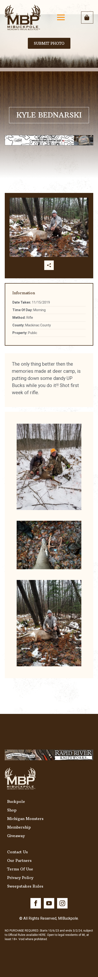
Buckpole (16, 801)
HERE (42, 935)
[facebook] (35, 903)
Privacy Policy (20, 877)
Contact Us (17, 851)
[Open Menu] (61, 17)
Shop (12, 810)
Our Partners (19, 860)
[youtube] (49, 903)
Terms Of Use (20, 869)
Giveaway (16, 835)
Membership (19, 827)
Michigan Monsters (25, 818)
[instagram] (62, 903)
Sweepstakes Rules (25, 886)
